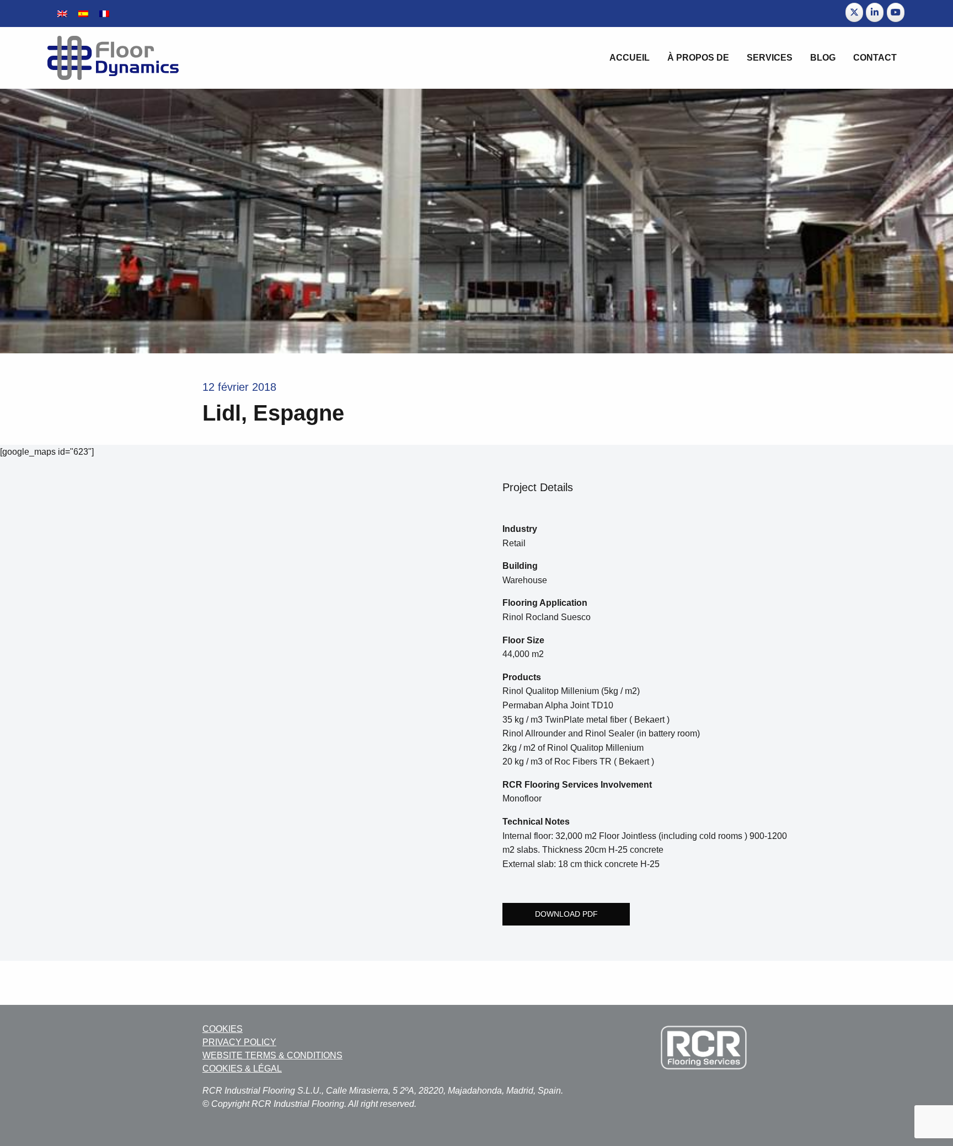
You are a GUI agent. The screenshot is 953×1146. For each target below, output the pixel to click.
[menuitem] (629, 58)
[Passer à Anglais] (62, 13)
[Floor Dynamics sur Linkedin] (875, 12)
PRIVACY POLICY (239, 1042)
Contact (875, 57)
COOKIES (222, 1029)
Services (770, 57)
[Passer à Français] (104, 13)
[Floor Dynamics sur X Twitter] (854, 12)
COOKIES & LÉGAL (242, 1068)
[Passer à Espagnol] (83, 13)
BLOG (823, 57)
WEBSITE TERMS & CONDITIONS (272, 1055)
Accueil (629, 57)
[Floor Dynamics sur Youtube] (895, 12)
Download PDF (566, 914)
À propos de (698, 57)
